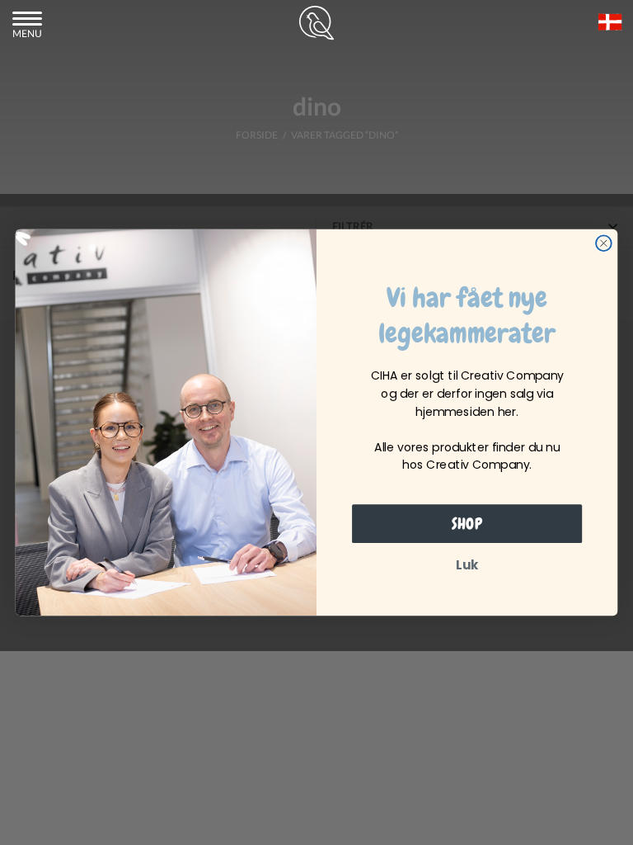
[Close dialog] (604, 243)
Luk (467, 565)
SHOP (467, 524)
